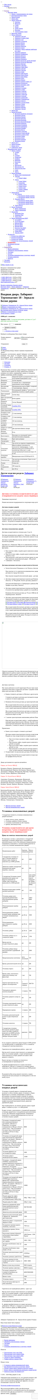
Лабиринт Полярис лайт (22, 85)
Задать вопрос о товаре (8, 313)
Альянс (17, 152)
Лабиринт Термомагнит (22, 99)
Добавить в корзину (10, 327)
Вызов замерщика (13, 249)
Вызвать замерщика (7, 285)
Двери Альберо (16, 150)
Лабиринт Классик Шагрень (23, 62)
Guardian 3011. (16, 406)
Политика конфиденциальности (10, 1385)
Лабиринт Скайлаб (20, 91)
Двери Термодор (16, 20)
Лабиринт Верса (20, 44)
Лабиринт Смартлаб (21, 94)
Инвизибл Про (19, 213)
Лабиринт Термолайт (21, 97)
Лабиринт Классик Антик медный (25, 60)
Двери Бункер (15, 17)
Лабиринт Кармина (21, 59)
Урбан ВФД (18, 231)
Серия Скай (22, 187)
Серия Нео (21, 183)
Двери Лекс (14, 19)
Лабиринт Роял (19, 86)
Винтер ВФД (19, 224)
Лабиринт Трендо (20, 101)
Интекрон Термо (20, 136)
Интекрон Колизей (20, 120)
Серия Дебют (22, 181)
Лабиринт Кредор (20, 64)
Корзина (6, 6)
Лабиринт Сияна (20, 89)
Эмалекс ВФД (19, 233)
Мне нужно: (4, 324)
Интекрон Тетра (20, 138)
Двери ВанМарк (16, 173)
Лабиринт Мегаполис (21, 73)
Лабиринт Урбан (20, 104)
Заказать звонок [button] (18, 285)
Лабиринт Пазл (19, 78)
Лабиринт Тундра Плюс (22, 102)
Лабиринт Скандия (20, 93)
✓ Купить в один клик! (11, 331)
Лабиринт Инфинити (21, 54)
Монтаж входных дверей (13, 805)
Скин (16, 170)
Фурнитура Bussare (17, 237)
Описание (7, 362)
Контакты (7, 261)
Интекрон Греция (20, 117)
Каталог (6, 11)
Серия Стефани (23, 189)
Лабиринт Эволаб (20, 109)
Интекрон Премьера (21, 126)
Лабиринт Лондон (20, 70)
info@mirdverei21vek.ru (7, 282)
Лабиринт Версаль (20, 46)
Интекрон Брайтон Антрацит (24, 113)
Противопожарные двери (19, 15)
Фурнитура (11, 234)
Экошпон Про (19, 215)
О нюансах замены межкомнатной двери (16, 1365)
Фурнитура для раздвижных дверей (22, 241)
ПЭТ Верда (18, 194)
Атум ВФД (18, 220)
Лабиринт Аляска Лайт (22, 38)
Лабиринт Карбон (20, 57)
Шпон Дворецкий (20, 208)
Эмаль (17, 179)
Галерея (17, 155)
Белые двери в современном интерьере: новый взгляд (20, 1370)
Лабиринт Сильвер (20, 88)
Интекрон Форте (20, 141)
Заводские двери (16, 33)
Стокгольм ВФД (20, 229)
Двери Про (14, 110)
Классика (18, 162)
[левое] (3, 347)
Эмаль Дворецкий (20, 210)
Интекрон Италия (20, 118)
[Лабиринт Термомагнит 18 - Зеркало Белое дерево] (16, 306)
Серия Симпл (22, 184)
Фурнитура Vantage (17, 239)
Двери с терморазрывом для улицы (21, 14)
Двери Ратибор (15, 144)
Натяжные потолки (13, 244)
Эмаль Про (18, 216)
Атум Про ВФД (19, 221)
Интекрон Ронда (20, 130)
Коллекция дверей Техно (25, 204)
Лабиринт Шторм (20, 107)
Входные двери (12, 12)
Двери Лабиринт (16, 35)
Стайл (17, 25)
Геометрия (18, 157)
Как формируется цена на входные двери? (17, 1366)
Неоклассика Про (20, 168)
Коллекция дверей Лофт (25, 200)
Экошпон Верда (19, 199)
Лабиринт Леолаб (20, 68)
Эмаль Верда (19, 205)
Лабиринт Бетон (20, 43)
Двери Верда (15, 192)
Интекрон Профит (20, 128)
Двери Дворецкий (16, 207)
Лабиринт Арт (19, 39)
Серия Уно (21, 191)
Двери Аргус (15, 146)
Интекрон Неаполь (20, 123)
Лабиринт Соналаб (20, 96)
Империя (17, 160)
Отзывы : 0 (7, 367)
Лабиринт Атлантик (21, 41)
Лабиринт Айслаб (20, 36)
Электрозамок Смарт (21, 31)
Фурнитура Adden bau (18, 236)
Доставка (10, 252)
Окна (9, 245)
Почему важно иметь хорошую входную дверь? (18, 1368)
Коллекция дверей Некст (25, 202)
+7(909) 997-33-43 (6, 279)
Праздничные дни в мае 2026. (13, 1352)
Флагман (17, 30)
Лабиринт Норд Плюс (21, 75)
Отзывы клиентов (13, 257)
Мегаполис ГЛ (19, 167)
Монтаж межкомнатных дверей (15, 807)
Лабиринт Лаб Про (20, 65)
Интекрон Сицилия (21, 131)
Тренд (16, 171)
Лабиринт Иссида (20, 56)
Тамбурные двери (16, 147)
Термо (17, 27)
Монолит (17, 23)
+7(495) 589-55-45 (6, 277)
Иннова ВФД (19, 226)
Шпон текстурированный (22, 175)
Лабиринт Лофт (19, 72)
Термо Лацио (19, 28)
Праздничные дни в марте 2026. (14, 1356)
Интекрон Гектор (20, 115)
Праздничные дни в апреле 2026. (14, 1354)
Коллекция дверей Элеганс (26, 197)
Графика (17, 159)
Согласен (13, 1393)
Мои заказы (7, 4)
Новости (10, 258)
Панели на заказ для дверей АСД (14, 1371)
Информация (8, 247)
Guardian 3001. (16, 409)
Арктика (17, 22)
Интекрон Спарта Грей (22, 134)
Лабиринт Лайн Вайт (21, 67)
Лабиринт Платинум (21, 83)
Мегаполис (18, 165)
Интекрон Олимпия (21, 125)
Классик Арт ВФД (20, 228)
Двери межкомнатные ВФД (19, 218)
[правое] (4, 349)
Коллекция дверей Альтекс (26, 196)
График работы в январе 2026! (13, 1359)
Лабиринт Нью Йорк (21, 76)
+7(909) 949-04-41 (6, 280)
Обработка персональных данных (18, 250)
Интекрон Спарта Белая (22, 133)
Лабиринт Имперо (20, 52)
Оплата (10, 253)
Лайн (16, 163)
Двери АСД (14, 142)
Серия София (22, 178)
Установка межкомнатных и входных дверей (21, 255)
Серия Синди (22, 186)
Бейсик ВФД (19, 223)
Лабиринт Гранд (20, 48)
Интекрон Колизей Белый (22, 122)
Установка (7, 365)
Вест (16, 154)
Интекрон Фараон (20, 139)
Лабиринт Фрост (20, 105)
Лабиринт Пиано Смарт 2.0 (23, 81)
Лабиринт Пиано (20, 80)
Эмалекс (17, 176)
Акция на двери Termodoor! (12, 1357)
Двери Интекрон (16, 112)
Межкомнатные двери (14, 149)
